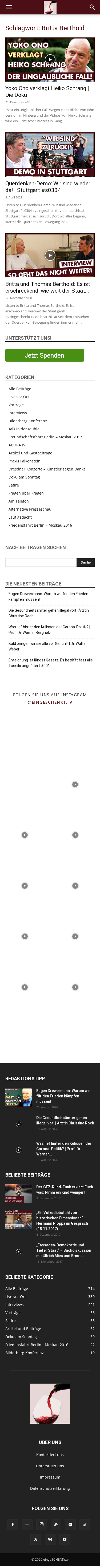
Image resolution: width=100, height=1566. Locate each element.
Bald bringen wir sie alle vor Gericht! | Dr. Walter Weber (48, 646)
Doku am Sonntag (24, 477)
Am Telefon (19, 501)
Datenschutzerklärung (50, 1488)
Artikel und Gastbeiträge (30, 452)
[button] (9, 7)
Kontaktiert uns (50, 1454)
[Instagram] (41, 1524)
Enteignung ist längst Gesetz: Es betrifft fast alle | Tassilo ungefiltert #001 (51, 663)
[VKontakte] (50, 1539)
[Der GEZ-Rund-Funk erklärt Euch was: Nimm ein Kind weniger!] (18, 1193)
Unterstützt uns (50, 1465)
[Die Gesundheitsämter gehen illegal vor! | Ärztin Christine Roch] (18, 1124)
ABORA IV (17, 444)
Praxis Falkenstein (25, 461)
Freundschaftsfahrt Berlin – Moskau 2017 (45, 436)
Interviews (18, 412)
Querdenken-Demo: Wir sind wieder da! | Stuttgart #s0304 (47, 186)
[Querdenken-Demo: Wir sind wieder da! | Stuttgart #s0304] (50, 154)
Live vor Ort (19, 396)
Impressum (50, 1477)
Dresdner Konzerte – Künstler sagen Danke (47, 469)
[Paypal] (56, 1524)
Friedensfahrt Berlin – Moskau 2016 (40, 525)
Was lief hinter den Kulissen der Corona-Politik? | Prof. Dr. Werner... (63, 1148)
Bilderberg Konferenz (28, 420)
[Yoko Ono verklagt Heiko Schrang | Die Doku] (50, 59)
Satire (14, 485)
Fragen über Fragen (26, 493)
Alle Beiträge (20, 388)
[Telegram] (70, 1524)
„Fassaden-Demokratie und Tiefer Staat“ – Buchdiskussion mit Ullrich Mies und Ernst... (63, 1250)
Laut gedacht (20, 517)
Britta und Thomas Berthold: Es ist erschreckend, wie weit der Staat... (47, 287)
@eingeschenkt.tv (50, 702)
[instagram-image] (25, 733)
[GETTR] (27, 1524)
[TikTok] (84, 1524)
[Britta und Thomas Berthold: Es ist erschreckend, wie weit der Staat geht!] (50, 255)
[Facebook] (12, 1524)
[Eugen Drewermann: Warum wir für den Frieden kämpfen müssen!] (18, 1097)
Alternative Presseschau (30, 509)
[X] (35, 1539)
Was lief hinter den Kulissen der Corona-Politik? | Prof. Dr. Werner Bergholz (49, 630)
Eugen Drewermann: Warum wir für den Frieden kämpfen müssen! (48, 597)
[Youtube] (64, 1539)
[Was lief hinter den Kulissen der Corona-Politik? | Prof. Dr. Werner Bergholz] (18, 1150)
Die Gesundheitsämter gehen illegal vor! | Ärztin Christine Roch (49, 613)
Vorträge (16, 404)
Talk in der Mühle (24, 428)
